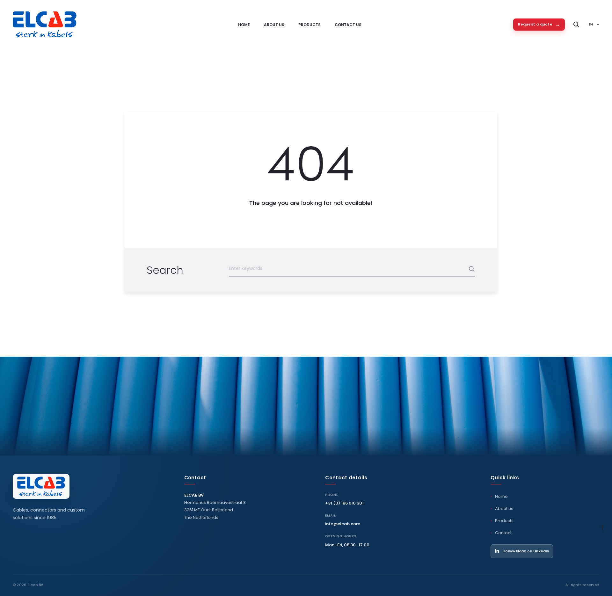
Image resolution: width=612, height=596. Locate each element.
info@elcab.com (342, 524)
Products (309, 24)
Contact (503, 533)
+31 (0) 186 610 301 (344, 503)
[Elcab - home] (41, 486)
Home (244, 24)
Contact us (348, 24)
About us (274, 24)
